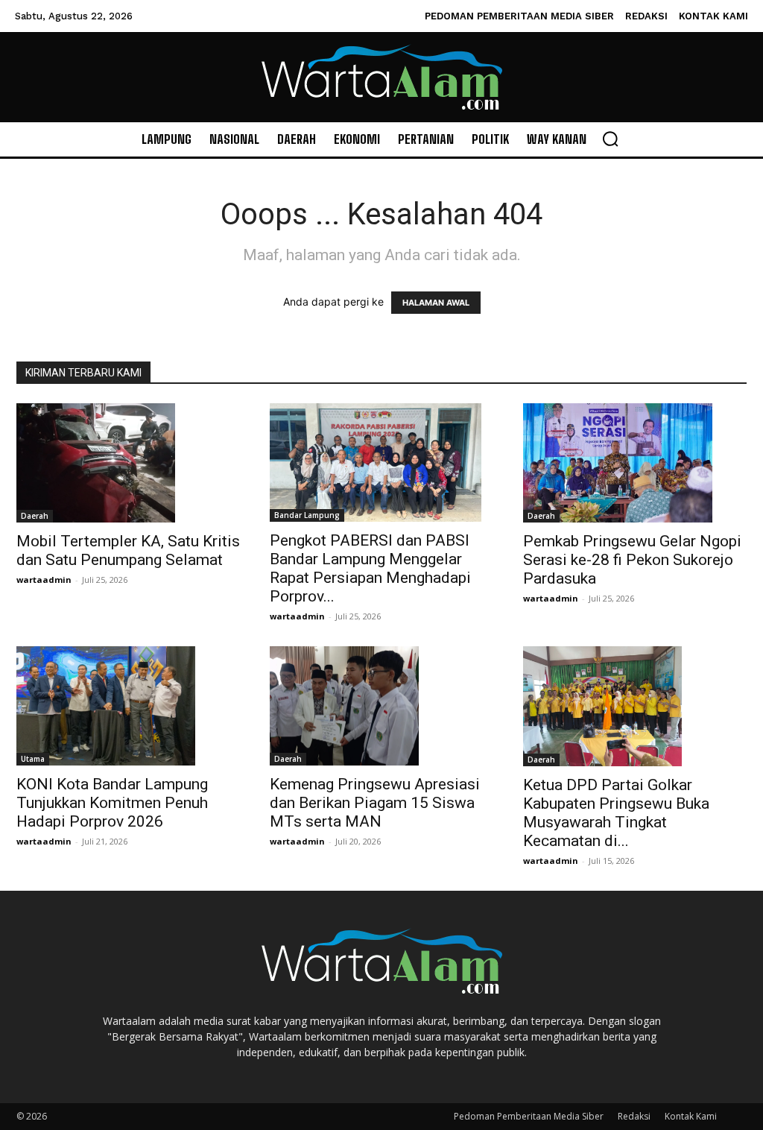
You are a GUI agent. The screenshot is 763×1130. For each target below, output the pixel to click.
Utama (33, 759)
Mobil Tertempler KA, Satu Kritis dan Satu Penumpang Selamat (128, 550)
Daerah (34, 516)
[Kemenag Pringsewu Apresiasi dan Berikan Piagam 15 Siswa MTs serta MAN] (381, 706)
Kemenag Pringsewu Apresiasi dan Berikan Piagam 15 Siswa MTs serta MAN (375, 802)
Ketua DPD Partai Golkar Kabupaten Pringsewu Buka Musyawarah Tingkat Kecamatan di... (616, 813)
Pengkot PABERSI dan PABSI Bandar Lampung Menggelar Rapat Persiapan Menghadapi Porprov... (370, 568)
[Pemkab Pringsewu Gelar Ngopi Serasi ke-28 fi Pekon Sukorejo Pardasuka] (635, 463)
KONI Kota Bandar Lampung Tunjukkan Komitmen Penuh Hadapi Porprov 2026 (112, 802)
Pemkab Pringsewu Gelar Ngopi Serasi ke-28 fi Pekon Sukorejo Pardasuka (632, 559)
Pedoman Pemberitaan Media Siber (529, 1116)
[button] (610, 139)
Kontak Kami (691, 1116)
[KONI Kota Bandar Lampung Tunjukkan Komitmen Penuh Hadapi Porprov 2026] (128, 706)
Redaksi (634, 1116)
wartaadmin (44, 579)
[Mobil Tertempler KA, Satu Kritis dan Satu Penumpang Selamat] (128, 463)
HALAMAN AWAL (435, 302)
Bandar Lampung (307, 515)
